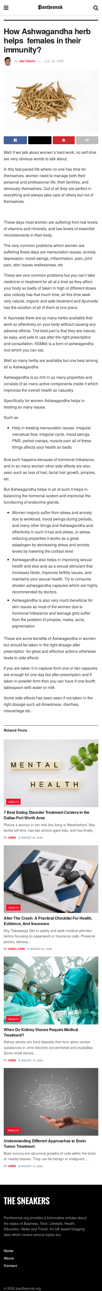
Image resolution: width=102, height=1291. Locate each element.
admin (12, 837)
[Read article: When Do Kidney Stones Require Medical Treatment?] (51, 990)
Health (13, 802)
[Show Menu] (6, 7)
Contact (10, 1265)
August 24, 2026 (32, 837)
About (9, 1258)
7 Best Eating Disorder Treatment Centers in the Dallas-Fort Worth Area (46, 815)
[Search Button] (95, 7)
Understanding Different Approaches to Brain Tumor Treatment (45, 1143)
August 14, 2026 (32, 1060)
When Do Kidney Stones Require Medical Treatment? (41, 1032)
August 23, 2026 (41, 949)
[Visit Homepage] (51, 7)
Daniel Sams (16, 949)
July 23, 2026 (54, 60)
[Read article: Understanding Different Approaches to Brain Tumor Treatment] (51, 1102)
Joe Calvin (27, 60)
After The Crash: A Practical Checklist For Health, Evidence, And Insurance (48, 920)
